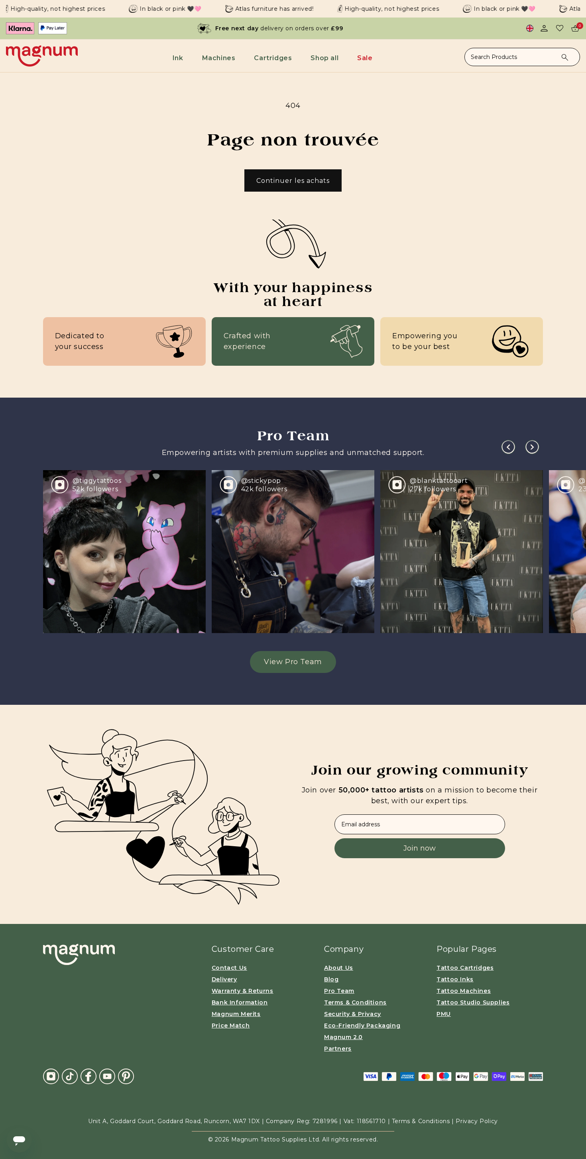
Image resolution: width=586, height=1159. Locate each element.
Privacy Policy (477, 1121)
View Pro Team (293, 661)
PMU (444, 1014)
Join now (419, 848)
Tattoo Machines (464, 990)
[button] (179, 58)
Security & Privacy (352, 1014)
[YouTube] (107, 1075)
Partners (338, 1048)
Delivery (224, 979)
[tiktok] (70, 1075)
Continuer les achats (293, 180)
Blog (331, 979)
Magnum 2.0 (343, 1037)
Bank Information (240, 1002)
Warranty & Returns (242, 990)
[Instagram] (51, 1076)
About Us (338, 967)
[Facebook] (88, 1075)
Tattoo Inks (455, 979)
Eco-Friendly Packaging (362, 1025)
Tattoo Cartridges (465, 967)
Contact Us (229, 967)
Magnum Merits (236, 1014)
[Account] (544, 28)
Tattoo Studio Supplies (473, 1002)
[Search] (565, 57)
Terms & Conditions (355, 1002)
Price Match (231, 1025)
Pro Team (339, 990)
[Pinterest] (126, 1075)
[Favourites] (559, 28)
